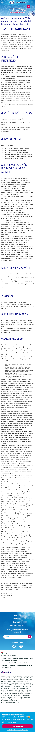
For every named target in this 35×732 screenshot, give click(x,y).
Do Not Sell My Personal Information (17, 730)
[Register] (29, 636)
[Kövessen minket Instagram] (21, 646)
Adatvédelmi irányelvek (26, 658)
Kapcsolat (17, 615)
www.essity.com (14, 702)
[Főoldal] (12, 2)
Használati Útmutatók (17, 625)
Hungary (6, 653)
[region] (17, 722)
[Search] (32, 2)
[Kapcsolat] (28, 6)
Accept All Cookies (17, 726)
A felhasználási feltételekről (10, 658)
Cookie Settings (6, 667)
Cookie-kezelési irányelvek (10, 660)
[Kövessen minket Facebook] (14, 646)
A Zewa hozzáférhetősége (24, 665)
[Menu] (2, 2)
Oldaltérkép (12, 665)
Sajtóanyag (17, 619)
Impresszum (17, 622)
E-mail (7, 636)
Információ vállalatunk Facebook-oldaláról (14, 663)
